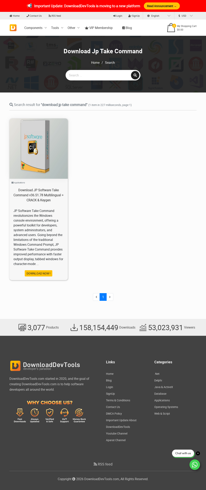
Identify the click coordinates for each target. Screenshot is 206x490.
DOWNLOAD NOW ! (38, 273)
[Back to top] (195, 479)
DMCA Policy (114, 413)
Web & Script (162, 413)
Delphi (158, 380)
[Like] (42, 143)
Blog (128, 28)
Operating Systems (166, 407)
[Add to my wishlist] (34, 143)
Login (119, 15)
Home (16, 15)
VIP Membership (101, 28)
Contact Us (35, 15)
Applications (19, 182)
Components (33, 28)
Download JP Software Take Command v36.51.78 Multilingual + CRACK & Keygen (38, 195)
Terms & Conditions (118, 400)
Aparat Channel (116, 440)
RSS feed (56, 15)
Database (160, 393)
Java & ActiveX (163, 387)
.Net (157, 374)
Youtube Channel (116, 433)
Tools (55, 28)
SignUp (135, 15)
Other (71, 28)
